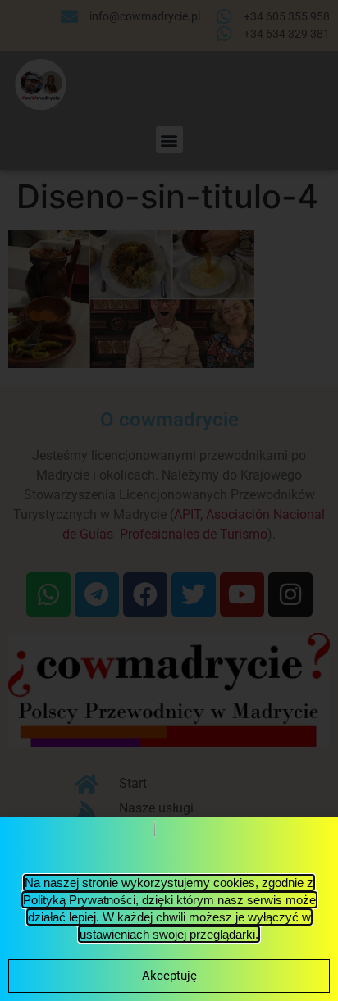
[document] (169, 500)
